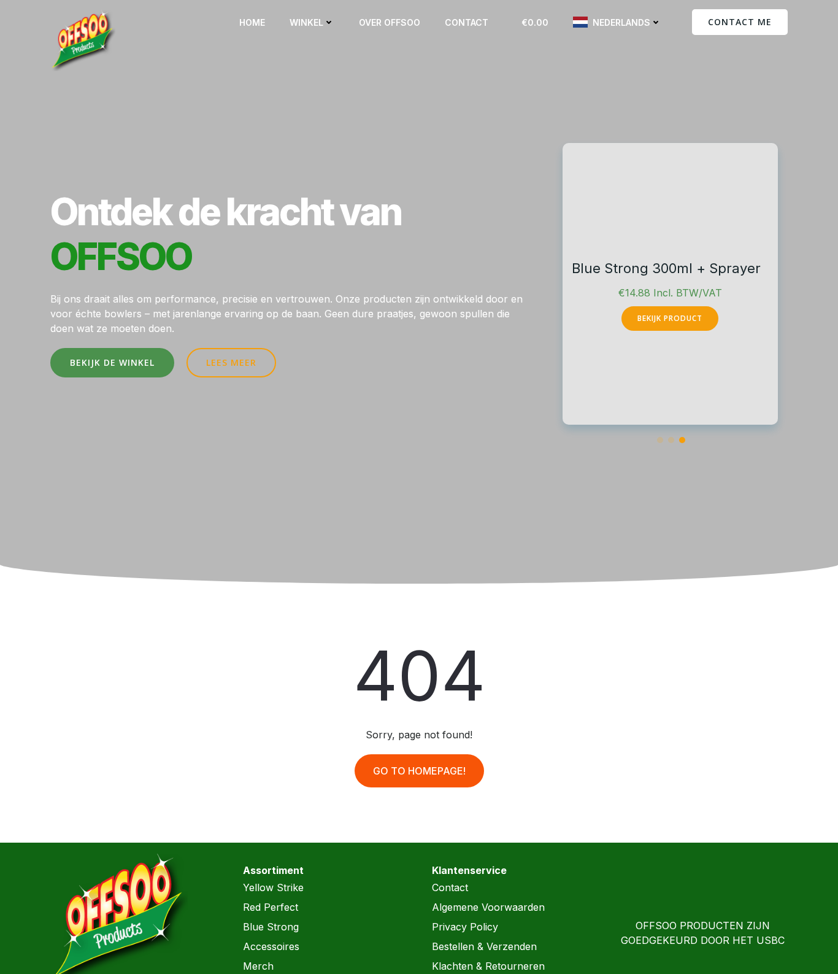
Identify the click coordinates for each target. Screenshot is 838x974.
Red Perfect (270, 907)
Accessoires (271, 946)
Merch (258, 966)
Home (252, 22)
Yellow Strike (273, 887)
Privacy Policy (465, 927)
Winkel (306, 22)
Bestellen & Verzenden (484, 946)
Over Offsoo (389, 22)
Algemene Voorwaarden (488, 907)
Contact (466, 22)
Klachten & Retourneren (488, 966)
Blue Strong (271, 927)
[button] (660, 440)
